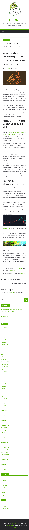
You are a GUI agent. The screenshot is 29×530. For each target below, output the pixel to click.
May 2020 (3, 405)
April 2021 (3, 381)
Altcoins (3, 478)
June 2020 (3, 403)
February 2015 (4, 459)
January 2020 (4, 415)
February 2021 (4, 386)
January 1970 (4, 467)
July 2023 (3, 347)
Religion (3, 495)
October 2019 (4, 423)
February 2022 (4, 357)
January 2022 (4, 359)
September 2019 (5, 425)
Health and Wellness (6, 485)
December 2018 (5, 447)
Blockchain (4, 480)
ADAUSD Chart (6, 228)
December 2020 (5, 391)
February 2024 (4, 342)
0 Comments (6, 48)
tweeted (22, 111)
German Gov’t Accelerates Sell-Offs (9, 319)
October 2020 (4, 393)
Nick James (7, 68)
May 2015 (3, 457)
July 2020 (3, 401)
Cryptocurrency (6, 40)
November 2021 (5, 364)
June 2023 (3, 349)
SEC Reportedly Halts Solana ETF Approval (11, 309)
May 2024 (3, 335)
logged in (11, 292)
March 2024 (4, 339)
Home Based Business (6, 487)
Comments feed (5, 508)
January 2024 (4, 344)
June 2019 (3, 432)
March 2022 (4, 354)
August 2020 (4, 398)
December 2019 (5, 418)
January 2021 (4, 388)
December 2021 (5, 361)
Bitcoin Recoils (4, 316)
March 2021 (4, 383)
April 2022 (3, 352)
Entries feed (4, 506)
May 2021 (3, 379)
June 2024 (3, 332)
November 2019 (5, 420)
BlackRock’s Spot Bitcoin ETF (8, 311)
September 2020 (5, 396)
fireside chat (17, 189)
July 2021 (3, 374)
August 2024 (4, 327)
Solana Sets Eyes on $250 (7, 314)
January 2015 (4, 462)
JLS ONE (14, 20)
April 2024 (3, 337)
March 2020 (4, 410)
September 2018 (5, 454)
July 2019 (3, 430)
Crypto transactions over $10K (11, 279)
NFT (2, 490)
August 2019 (4, 427)
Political (3, 492)
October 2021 (4, 366)
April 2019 (3, 437)
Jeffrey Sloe (13, 46)
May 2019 (3, 435)
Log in (2, 503)
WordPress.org (4, 511)
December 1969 (5, 469)
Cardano (7, 87)
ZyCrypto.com (11, 270)
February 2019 (4, 442)
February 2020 (4, 413)
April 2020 (3, 408)
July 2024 (3, 330)
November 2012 (5, 464)
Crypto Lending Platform (19, 283)
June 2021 (3, 376)
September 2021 (5, 369)
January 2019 (4, 445)
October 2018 (4, 452)
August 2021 (4, 371)
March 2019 (4, 440)
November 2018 (5, 449)
